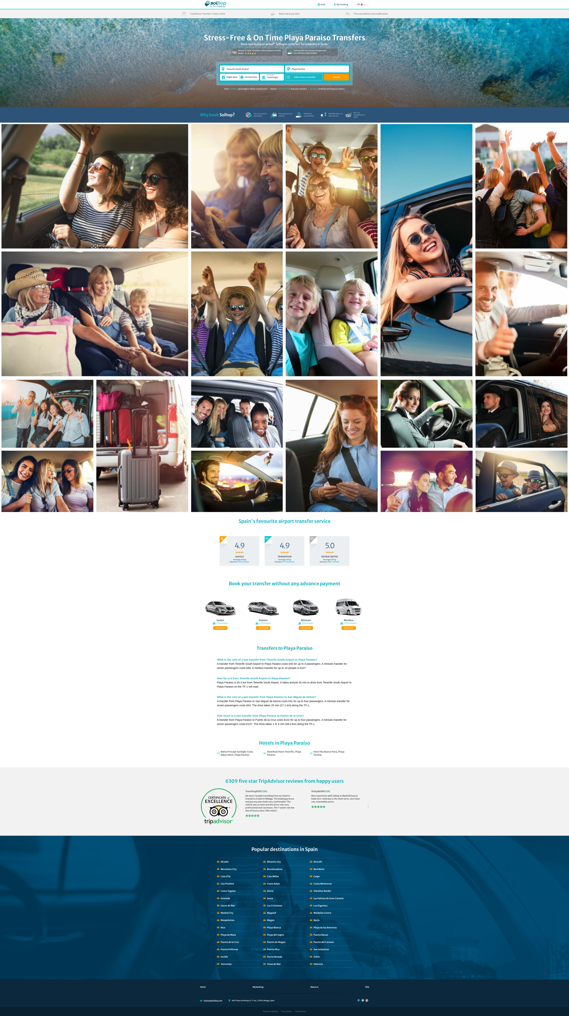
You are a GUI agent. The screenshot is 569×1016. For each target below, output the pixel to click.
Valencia (318, 964)
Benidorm (319, 869)
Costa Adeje (273, 883)
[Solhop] (215, 4)
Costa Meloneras (323, 883)
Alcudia (225, 861)
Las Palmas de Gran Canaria (329, 898)
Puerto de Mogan (276, 942)
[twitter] (362, 1000)
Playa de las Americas (325, 927)
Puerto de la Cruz (230, 942)
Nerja (316, 920)
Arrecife (318, 861)
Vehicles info (220, 628)
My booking (258, 987)
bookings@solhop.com (213, 1001)
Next (368, 806)
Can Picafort (227, 883)
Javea (270, 898)
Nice (223, 927)
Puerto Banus (321, 934)
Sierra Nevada (274, 956)
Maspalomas (227, 920)
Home (203, 987)
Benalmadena (274, 869)
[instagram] (366, 1000)
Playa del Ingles (275, 934)
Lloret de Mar (228, 905)
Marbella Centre (322, 912)
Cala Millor (273, 876)
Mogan (271, 920)
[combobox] (252, 68)
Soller (317, 956)
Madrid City (227, 912)
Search (336, 77)
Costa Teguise (228, 891)
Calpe (317, 876)
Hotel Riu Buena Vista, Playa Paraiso (329, 753)
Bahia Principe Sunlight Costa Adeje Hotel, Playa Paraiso (237, 753)
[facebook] (358, 1000)
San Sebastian (321, 949)
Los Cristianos (274, 905)
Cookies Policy (300, 1011)
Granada (225, 898)
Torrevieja (226, 964)
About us (314, 987)
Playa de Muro (228, 934)
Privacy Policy (286, 1011)
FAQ (367, 987)
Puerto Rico (273, 949)
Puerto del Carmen (324, 942)
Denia (270, 891)
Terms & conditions (270, 1011)
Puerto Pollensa (229, 949)
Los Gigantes (320, 905)
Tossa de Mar (274, 964)
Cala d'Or (226, 876)
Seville (224, 956)
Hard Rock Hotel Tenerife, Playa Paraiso (284, 753)
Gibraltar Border (322, 891)
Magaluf (271, 912)
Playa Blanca (274, 927)
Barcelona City (228, 869)
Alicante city (274, 861)
